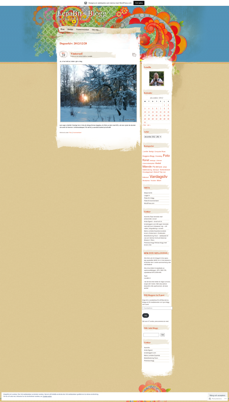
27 (156, 119)
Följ (145, 315)
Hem (62, 29)
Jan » (149, 125)
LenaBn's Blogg (81, 12)
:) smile (145, 151)
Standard (133, 54)
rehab (165, 167)
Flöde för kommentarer (151, 201)
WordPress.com (149, 203)
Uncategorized (148, 172)
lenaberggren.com (150, 224)
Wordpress (146, 180)
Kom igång (139, 3)
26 (153, 119)
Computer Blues (159, 151)
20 (156, 115)
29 (164, 119)
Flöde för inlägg (149, 198)
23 (168, 115)
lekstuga (152, 160)
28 (160, 119)
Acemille (147, 217)
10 (145, 112)
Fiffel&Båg (158, 156)
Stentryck (156, 170)
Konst (146, 160)
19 (153, 115)
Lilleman (159, 160)
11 (149, 112)
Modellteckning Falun (151, 236)
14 (160, 112)
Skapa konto (148, 193)
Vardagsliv (159, 176)
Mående (147, 166)
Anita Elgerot (148, 221)
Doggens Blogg (148, 156)
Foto (70, 132)
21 (160, 115)
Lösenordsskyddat (148, 163)
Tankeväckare (165, 169)
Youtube (153, 180)
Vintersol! (77, 53)
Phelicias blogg (149, 243)
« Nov (144, 125)
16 (168, 112)
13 (156, 112)
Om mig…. (96, 29)
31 (145, 122)
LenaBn (90, 56)
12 (153, 112)
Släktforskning (147, 170)
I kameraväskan (82, 29)
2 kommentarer (77, 132)
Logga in (147, 195)
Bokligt (70, 29)
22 (164, 115)
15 (164, 112)
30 (168, 119)
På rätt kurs (157, 166)
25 (149, 119)
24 (145, 119)
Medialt (158, 163)
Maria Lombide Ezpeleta (152, 231)
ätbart (159, 180)
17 (145, 115)
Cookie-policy (47, 396)
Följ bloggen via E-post (154, 295)
